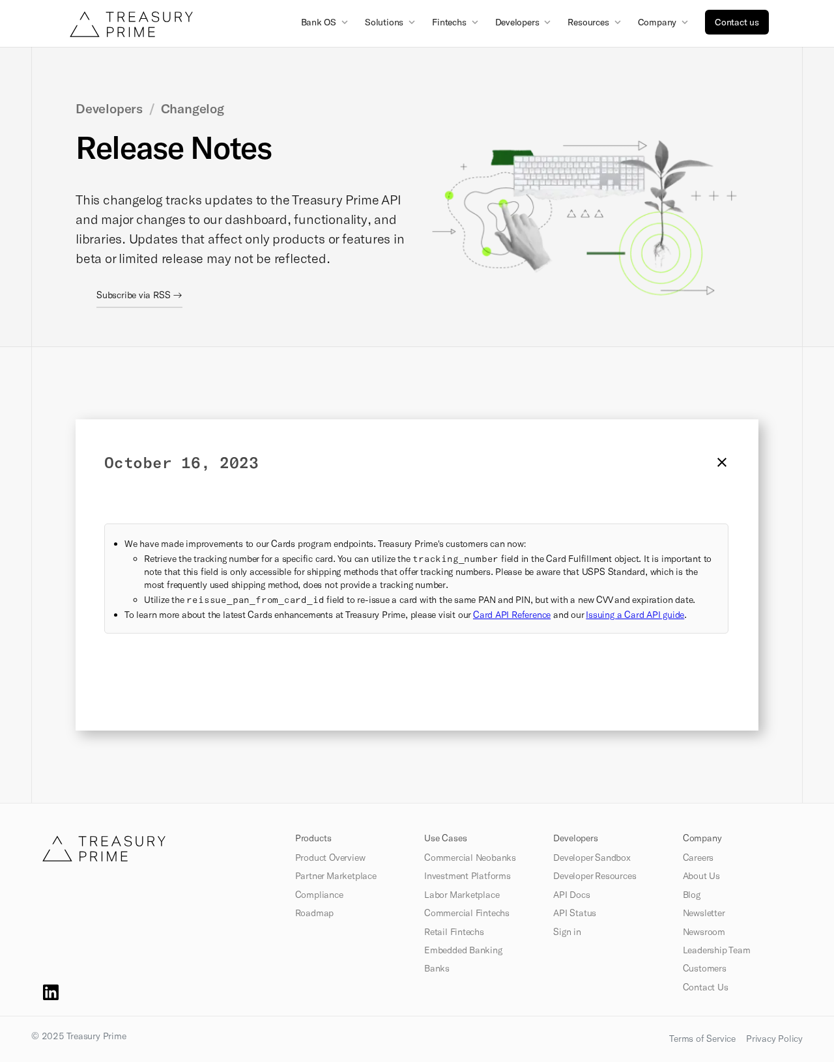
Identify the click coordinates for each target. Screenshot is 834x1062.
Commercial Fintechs (467, 913)
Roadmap (314, 913)
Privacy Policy (774, 1038)
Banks (437, 968)
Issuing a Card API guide (635, 614)
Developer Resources (594, 876)
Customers (704, 968)
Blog (691, 894)
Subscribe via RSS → (139, 294)
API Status (574, 913)
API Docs (571, 894)
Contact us (737, 22)
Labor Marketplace (461, 894)
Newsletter (704, 913)
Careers (698, 857)
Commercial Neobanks (470, 857)
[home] (131, 24)
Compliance (319, 894)
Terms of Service (702, 1038)
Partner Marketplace (336, 876)
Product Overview (330, 857)
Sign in (567, 932)
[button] (326, 21)
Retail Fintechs (454, 932)
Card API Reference (512, 614)
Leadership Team (717, 950)
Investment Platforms (467, 876)
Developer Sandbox (591, 857)
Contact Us (705, 987)
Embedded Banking (463, 950)
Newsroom (704, 932)
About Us (701, 876)
